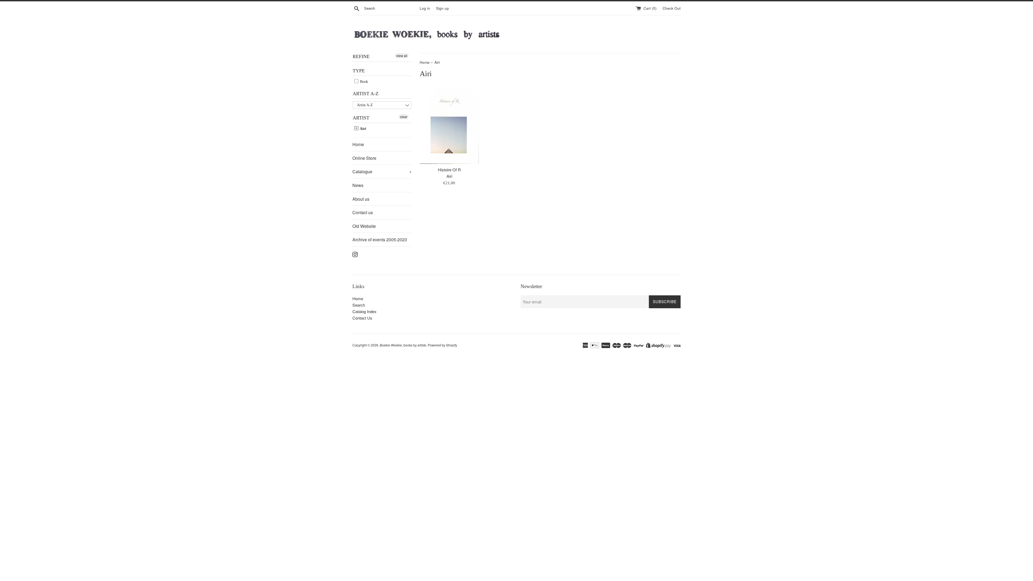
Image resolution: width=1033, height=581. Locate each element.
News (357, 185)
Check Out (672, 8)
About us (360, 199)
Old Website (364, 226)
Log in (425, 8)
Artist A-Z (365, 93)
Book (363, 82)
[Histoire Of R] (449, 125)
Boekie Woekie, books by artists (403, 345)
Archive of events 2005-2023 (379, 239)
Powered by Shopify (442, 345)
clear (403, 116)
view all (401, 55)
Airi (362, 129)
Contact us (362, 212)
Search (358, 305)
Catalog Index (364, 311)
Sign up (442, 8)
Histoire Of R (449, 169)
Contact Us (362, 318)
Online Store (364, 158)
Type (359, 70)
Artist (361, 118)
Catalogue (382, 171)
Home (358, 144)
